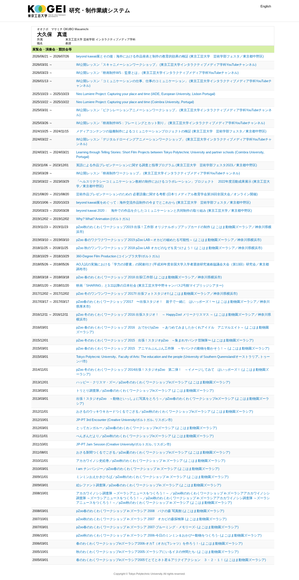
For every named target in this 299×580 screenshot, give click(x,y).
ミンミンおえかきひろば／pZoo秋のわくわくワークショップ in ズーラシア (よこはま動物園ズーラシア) (152, 477)
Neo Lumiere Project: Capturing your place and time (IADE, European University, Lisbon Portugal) (145, 94)
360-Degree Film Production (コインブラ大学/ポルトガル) (118, 256)
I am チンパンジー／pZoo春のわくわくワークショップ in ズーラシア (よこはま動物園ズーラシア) (147, 469)
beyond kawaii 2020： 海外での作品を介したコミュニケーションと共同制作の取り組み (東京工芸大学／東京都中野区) (164, 210)
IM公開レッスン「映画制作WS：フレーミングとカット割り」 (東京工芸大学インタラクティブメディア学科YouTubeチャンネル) (170, 123)
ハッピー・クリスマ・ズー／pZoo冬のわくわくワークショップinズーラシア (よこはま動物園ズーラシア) (153, 382)
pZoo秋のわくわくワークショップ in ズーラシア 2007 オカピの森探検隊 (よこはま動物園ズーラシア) (151, 519)
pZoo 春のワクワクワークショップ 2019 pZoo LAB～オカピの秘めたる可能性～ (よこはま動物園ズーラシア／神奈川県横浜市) (168, 240)
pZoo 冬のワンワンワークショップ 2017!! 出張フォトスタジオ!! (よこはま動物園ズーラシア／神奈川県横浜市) (156, 293)
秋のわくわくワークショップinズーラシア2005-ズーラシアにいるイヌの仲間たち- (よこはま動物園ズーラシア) (157, 552)
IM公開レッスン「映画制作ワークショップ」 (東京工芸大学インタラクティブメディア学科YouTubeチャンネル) (158, 173)
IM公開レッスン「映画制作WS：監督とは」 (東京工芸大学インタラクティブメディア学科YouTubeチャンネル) (157, 72)
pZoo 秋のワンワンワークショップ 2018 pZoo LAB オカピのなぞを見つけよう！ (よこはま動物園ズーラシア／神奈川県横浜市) (169, 248)
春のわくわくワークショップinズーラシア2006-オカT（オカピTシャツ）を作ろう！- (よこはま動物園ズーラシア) (159, 543)
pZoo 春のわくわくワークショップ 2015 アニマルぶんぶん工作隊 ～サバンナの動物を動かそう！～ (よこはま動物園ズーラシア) (172, 348)
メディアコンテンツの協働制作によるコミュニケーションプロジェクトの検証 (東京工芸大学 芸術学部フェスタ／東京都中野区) (171, 131)
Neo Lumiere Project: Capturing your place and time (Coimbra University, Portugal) (135, 102)
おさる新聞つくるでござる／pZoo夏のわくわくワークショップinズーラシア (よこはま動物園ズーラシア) (153, 452)
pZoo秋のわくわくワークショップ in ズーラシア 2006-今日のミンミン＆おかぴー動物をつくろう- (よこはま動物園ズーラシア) (169, 535)
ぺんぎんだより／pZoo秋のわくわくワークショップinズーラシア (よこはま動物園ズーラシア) (145, 436)
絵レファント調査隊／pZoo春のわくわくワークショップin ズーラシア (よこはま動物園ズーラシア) (148, 485)
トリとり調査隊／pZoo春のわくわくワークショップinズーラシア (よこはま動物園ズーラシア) (145, 390)
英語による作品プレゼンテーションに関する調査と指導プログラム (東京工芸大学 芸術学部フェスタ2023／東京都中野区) (166, 165)
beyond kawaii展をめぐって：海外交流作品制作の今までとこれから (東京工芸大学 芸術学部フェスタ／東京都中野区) (163, 202)
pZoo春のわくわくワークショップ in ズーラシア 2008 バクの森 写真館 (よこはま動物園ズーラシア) (150, 511)
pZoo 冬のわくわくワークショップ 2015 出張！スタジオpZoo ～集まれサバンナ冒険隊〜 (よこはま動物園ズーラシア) (164, 340)
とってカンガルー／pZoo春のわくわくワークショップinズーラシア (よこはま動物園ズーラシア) (146, 428)
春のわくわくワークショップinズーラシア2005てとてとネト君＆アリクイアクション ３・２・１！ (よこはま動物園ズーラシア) (171, 560)
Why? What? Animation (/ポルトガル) (103, 219)
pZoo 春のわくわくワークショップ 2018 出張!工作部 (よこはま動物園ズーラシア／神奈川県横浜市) (149, 277)
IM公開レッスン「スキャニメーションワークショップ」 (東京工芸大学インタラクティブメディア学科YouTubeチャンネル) (166, 64)
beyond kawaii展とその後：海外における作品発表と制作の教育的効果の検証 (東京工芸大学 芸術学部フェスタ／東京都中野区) (170, 56)
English (265, 6)
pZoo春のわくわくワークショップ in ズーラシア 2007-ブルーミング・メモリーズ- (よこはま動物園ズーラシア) (157, 527)
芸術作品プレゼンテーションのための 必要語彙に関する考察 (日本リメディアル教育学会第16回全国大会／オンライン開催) (167, 194)
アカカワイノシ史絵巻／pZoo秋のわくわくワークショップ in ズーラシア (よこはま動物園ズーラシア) (150, 460)
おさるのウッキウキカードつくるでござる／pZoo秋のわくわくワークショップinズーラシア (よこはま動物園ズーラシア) (164, 411)
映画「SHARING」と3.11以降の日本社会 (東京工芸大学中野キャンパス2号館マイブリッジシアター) (149, 285)
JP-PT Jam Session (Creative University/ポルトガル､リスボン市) (123, 444)
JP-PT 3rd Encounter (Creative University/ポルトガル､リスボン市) (124, 420)
